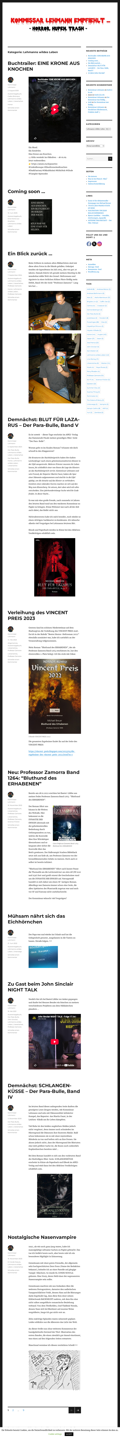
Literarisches (18, 101)
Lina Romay (93, 359)
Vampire (104, 404)
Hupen (102, 334)
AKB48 (90, 289)
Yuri (89, 412)
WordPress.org (93, 272)
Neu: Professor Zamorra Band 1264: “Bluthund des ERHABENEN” (44, 778)
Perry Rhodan (93, 371)
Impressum (92, 181)
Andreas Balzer (104, 289)
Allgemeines (12, 643)
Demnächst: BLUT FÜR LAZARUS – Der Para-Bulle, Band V (44, 422)
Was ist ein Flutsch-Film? (97, 179)
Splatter (91, 384)
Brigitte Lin (92, 301)
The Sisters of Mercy (95, 400)
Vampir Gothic (93, 408)
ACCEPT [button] (69, 1434)
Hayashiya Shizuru (95, 326)
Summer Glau (93, 388)
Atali (89, 102)
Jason (100, 338)
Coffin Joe (105, 301)
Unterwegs (17, 951)
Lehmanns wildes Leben (98, 355)
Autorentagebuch (14, 94)
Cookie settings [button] (55, 1434)
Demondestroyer (94, 310)
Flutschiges (93, 322)
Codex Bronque (14, 96)
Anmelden (92, 264)
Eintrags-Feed (93, 267)
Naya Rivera (101, 367)
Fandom (103, 318)
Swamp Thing (93, 392)
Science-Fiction (14, 822)
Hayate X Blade (94, 330)
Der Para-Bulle (13, 450)
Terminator (92, 396)
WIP (105, 408)
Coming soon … (26, 191)
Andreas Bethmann (95, 293)
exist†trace (92, 318)
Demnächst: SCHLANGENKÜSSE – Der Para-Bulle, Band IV (44, 1091)
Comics (91, 306)
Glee (104, 322)
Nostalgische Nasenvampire (42, 1237)
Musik (90, 367)
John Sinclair (13, 1019)
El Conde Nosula (14, 1262)
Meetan (105, 363)
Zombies (98, 412)
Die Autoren (92, 176)
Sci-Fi (90, 380)
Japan (90, 338)
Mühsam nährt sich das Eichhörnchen (36, 919)
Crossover (102, 306)
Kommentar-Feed (94, 269)
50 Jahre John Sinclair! (96, 73)
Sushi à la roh (99, 95)
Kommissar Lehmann (96, 90)
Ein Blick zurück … (30, 253)
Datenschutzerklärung (96, 184)
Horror (10, 104)
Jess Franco (93, 343)
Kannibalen (92, 351)
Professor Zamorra (14, 286)
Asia (89, 297)
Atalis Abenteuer (102, 297)
